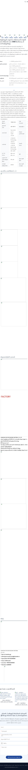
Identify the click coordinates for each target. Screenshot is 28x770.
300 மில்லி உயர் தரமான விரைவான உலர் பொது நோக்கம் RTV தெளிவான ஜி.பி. (6, 698)
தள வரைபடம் (21, 767)
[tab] (14, 89)
